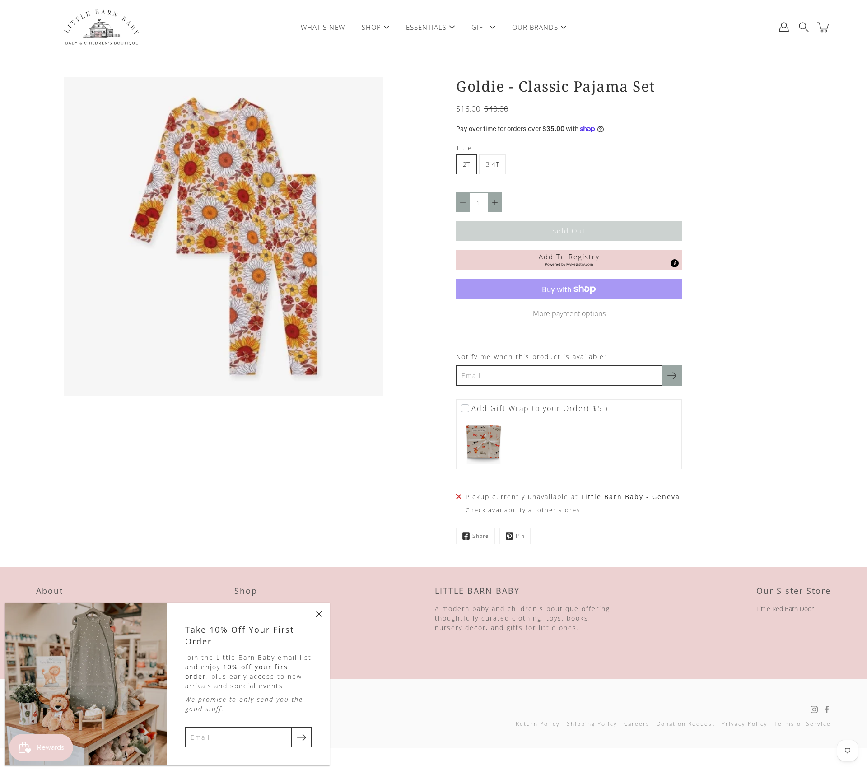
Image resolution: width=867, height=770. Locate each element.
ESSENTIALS (426, 27)
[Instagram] (814, 709)
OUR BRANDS (535, 27)
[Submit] (301, 737)
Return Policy (538, 724)
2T (466, 164)
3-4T (492, 164)
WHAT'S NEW (323, 27)
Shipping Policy (592, 724)
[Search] (804, 27)
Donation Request (686, 724)
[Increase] (495, 202)
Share (480, 536)
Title (464, 148)
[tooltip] (675, 263)
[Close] (319, 614)
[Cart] (823, 27)
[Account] (784, 27)
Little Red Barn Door (785, 608)
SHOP (371, 27)
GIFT (479, 27)
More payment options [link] (569, 313)
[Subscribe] (672, 375)
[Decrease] (463, 202)
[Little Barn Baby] (101, 27)
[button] (569, 260)
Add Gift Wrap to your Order (539, 408)
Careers (637, 724)
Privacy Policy (745, 724)
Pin (520, 536)
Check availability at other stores (523, 510)
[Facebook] (827, 709)
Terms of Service (802, 724)
